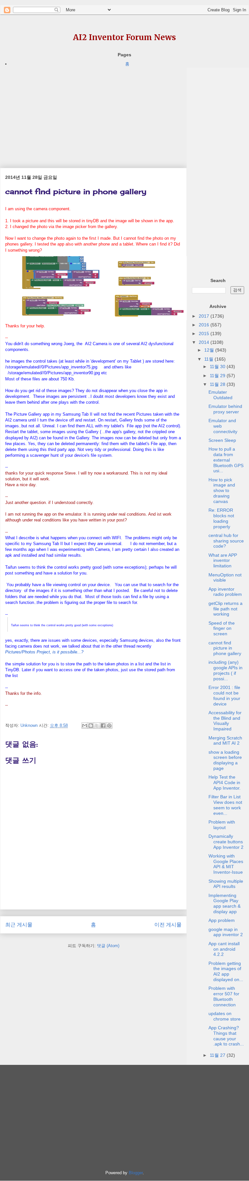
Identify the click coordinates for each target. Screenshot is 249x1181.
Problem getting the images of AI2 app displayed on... (225, 971)
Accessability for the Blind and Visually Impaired (225, 720)
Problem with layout (221, 824)
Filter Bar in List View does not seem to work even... (225, 804)
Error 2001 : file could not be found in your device (224, 695)
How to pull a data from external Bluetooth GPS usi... (225, 459)
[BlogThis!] (91, 725)
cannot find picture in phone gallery (224, 648)
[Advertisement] (93, 113)
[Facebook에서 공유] (103, 725)
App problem (221, 920)
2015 (204, 333)
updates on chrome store (224, 1016)
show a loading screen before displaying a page (225, 760)
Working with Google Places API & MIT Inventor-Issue (225, 864)
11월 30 (218, 366)
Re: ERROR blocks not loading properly (221, 518)
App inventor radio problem (225, 591)
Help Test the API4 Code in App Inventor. (224, 782)
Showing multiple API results (225, 884)
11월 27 (218, 1055)
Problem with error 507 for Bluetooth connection (223, 996)
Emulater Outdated (220, 394)
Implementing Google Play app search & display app (224, 903)
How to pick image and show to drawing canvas (221, 490)
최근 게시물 (18, 924)
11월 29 (218, 375)
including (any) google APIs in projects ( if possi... (225, 670)
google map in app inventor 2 (225, 932)
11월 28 (218, 384)
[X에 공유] (97, 725)
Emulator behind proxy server (225, 409)
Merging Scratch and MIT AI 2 (225, 740)
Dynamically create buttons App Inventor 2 (225, 842)
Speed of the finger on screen (221, 628)
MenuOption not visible (225, 577)
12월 (209, 350)
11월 (209, 359)
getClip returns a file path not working (225, 609)
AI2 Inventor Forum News (124, 37)
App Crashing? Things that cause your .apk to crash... (226, 1035)
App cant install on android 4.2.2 (224, 949)
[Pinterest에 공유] (109, 725)
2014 (204, 342)
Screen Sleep (222, 440)
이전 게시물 (168, 924)
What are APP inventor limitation (222, 560)
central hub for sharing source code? (226, 541)
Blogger (136, 1172)
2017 (204, 316)
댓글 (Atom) (108, 945)
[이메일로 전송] (84, 725)
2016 (204, 324)
